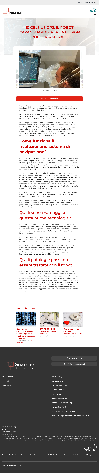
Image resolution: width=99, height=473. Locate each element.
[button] (95, 3)
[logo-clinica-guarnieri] (12, 9)
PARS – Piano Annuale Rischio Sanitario (48, 455)
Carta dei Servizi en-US (23, 455)
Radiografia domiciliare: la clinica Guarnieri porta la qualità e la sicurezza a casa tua (25, 333)
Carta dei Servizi (8, 455)
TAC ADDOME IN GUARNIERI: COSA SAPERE (48, 331)
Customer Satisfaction (72, 455)
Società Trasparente (88, 455)
